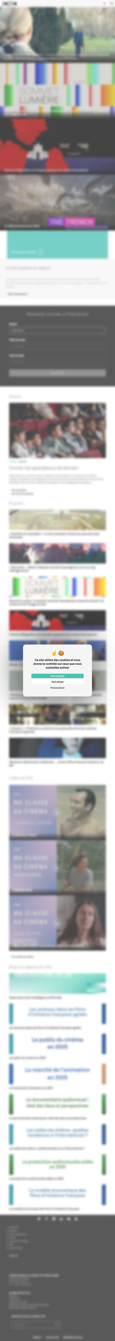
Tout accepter (57, 676)
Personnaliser (57, 687)
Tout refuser (57, 681)
